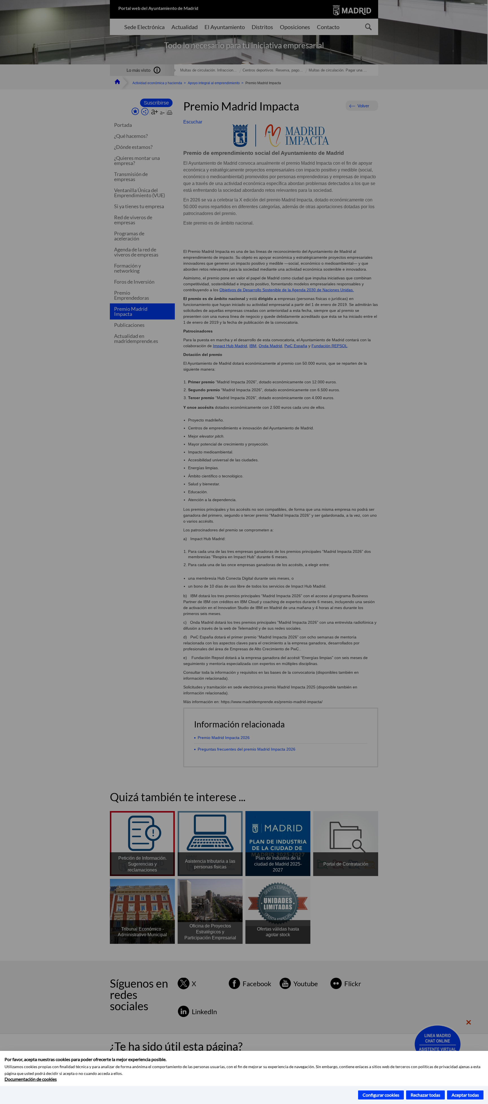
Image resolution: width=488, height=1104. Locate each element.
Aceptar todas (465, 1095)
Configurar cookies (381, 1095)
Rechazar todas (425, 1095)
